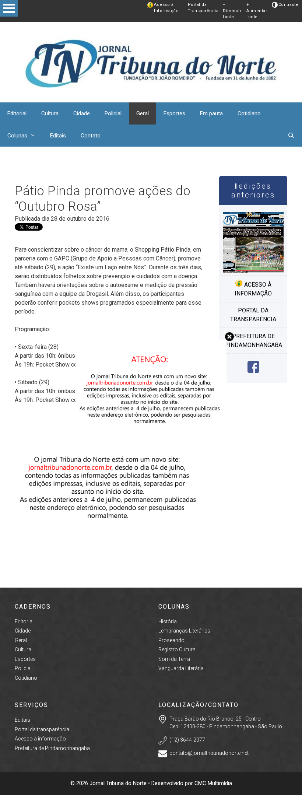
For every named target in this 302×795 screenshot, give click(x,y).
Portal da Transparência (203, 7)
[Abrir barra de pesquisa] (291, 136)
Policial (113, 113)
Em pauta (211, 113)
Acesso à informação (253, 289)
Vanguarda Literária (181, 668)
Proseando (171, 640)
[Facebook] (253, 370)
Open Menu (9, 8)
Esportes (174, 113)
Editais (58, 135)
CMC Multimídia (213, 783)
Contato (91, 135)
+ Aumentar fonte (256, 10)
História (167, 621)
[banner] (109, 553)
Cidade (81, 113)
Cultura (50, 113)
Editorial (17, 113)
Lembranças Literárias (184, 631)
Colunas (17, 135)
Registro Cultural (177, 649)
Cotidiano (249, 113)
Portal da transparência (253, 315)
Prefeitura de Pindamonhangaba (253, 341)
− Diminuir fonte (232, 10)
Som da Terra (174, 659)
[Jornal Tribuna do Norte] (151, 61)
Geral (142, 113)
